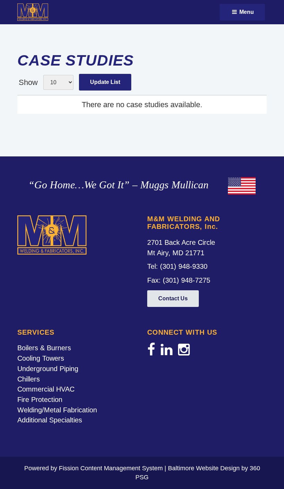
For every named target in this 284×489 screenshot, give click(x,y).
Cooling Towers (40, 358)
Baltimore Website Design (204, 468)
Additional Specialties (49, 420)
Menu (246, 12)
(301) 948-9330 (183, 266)
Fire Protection (39, 399)
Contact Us (173, 298)
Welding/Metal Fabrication (57, 410)
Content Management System (121, 468)
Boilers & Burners (44, 348)
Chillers (28, 379)
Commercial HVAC (45, 389)
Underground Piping (47, 368)
